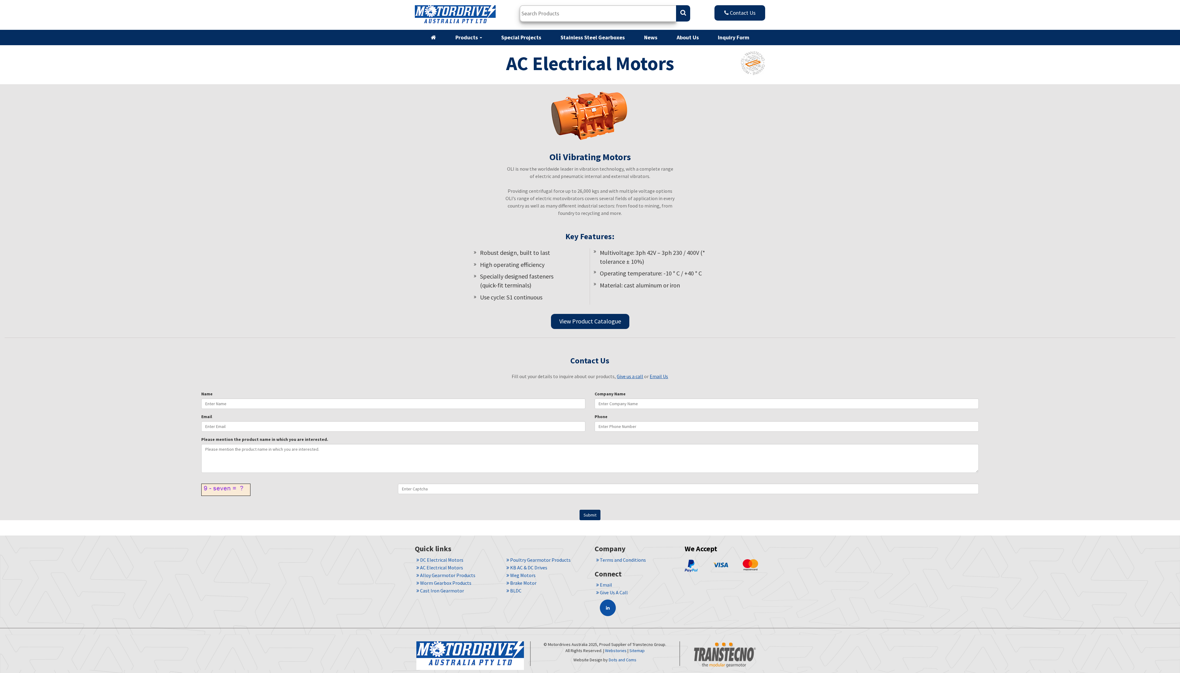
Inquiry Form (733, 37)
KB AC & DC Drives (528, 567)
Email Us (659, 376)
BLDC (515, 591)
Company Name (610, 394)
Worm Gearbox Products (445, 583)
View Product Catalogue (590, 321)
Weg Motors (522, 575)
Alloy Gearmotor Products (447, 575)
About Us (688, 37)
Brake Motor (523, 583)
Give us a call (630, 376)
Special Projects (521, 37)
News (650, 37)
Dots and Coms (622, 660)
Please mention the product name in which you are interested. (264, 439)
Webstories (616, 650)
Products (467, 37)
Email (206, 416)
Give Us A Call (613, 592)
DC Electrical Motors (441, 560)
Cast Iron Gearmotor (441, 591)
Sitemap (637, 650)
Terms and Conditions (622, 560)
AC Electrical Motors (441, 567)
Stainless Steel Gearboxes (592, 37)
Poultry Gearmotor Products (540, 560)
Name (207, 394)
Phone (601, 416)
